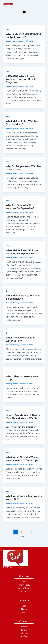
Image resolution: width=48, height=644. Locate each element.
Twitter (24, 630)
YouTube (24, 636)
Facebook (24, 627)
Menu (24, 606)
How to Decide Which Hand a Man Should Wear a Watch (23, 417)
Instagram (24, 633)
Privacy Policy (24, 585)
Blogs (8, 29)
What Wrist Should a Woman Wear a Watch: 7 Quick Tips (22, 459)
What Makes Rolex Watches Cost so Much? (22, 123)
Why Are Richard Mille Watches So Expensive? (20, 207)
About (24, 582)
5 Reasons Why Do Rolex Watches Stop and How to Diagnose (21, 79)
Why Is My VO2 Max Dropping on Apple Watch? (23, 35)
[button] (24, 11)
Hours (24, 609)
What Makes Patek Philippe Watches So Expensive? (22, 252)
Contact (24, 591)
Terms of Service (24, 588)
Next (24, 536)
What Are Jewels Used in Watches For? (20, 339)
